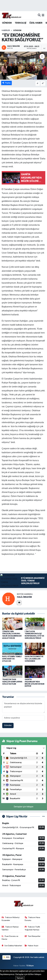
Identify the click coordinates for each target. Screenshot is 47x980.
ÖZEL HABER (35, 23)
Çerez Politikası (7, 978)
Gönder (8, 725)
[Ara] (39, 15)
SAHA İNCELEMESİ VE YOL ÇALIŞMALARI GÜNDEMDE (34, 659)
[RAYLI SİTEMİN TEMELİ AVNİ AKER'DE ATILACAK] (12, 649)
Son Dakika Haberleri (13, 946)
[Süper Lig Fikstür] (43, 816)
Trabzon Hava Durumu (32, 918)
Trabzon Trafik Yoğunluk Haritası (32, 928)
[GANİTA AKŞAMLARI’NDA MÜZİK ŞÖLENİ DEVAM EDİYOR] (35, 672)
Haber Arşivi (33, 946)
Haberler (6, 30)
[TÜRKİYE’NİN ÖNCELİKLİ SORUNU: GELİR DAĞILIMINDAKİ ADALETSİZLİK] (12, 624)
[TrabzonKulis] (11, 15)
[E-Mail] (19, 603)
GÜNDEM (7, 23)
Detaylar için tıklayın (23, 807)
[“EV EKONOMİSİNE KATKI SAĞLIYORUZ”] (23, 66)
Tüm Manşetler (34, 936)
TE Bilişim (30, 966)
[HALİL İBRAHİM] (8, 599)
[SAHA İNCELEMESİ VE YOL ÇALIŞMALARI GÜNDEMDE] (35, 649)
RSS (7, 957)
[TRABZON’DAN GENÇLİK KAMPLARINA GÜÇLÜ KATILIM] (12, 672)
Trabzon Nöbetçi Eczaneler (11, 918)
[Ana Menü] (43, 15)
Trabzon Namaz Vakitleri (10, 928)
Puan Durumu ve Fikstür (10, 937)
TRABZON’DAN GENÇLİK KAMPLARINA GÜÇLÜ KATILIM (12, 682)
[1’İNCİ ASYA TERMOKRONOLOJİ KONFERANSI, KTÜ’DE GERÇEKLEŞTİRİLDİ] (35, 624)
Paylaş (8, 83)
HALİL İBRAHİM (24, 597)
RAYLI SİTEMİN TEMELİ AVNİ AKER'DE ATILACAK (12, 659)
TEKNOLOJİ (20, 23)
